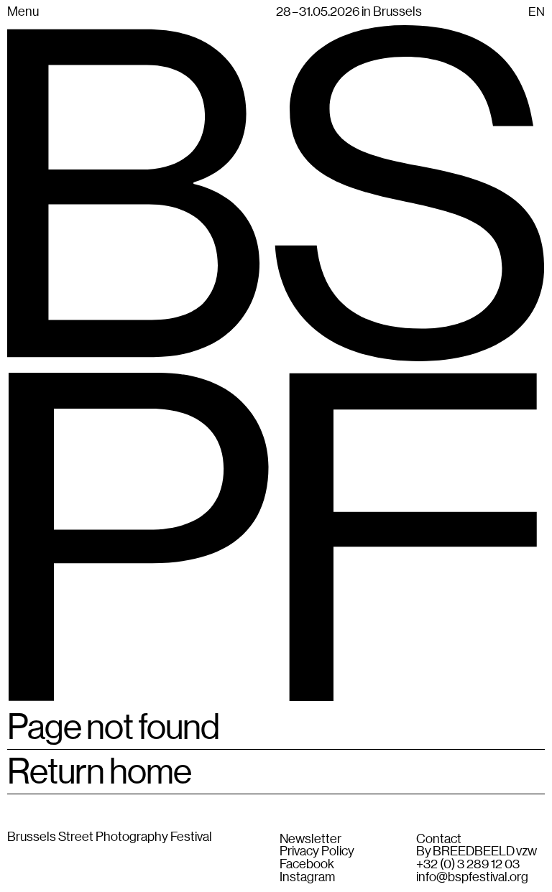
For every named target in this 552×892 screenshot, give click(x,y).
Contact (438, 838)
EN (536, 11)
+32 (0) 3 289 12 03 (468, 864)
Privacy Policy (317, 851)
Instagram (307, 876)
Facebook (307, 864)
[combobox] (536, 11)
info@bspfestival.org (472, 876)
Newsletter (310, 838)
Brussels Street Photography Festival (109, 836)
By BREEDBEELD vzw (476, 851)
